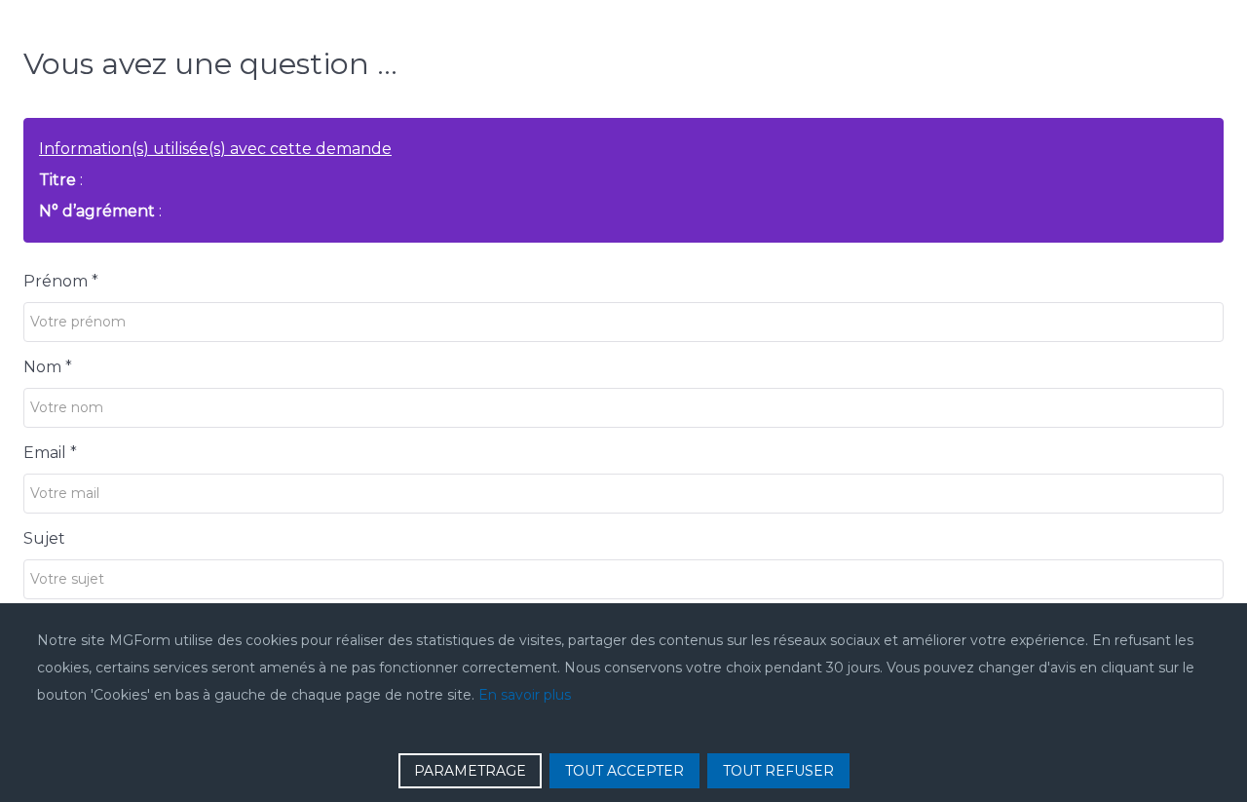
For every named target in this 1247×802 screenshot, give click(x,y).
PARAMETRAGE (470, 771)
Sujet (44, 538)
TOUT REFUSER (778, 771)
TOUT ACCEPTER (624, 771)
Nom (47, 367)
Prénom (60, 281)
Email (50, 452)
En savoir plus (524, 695)
